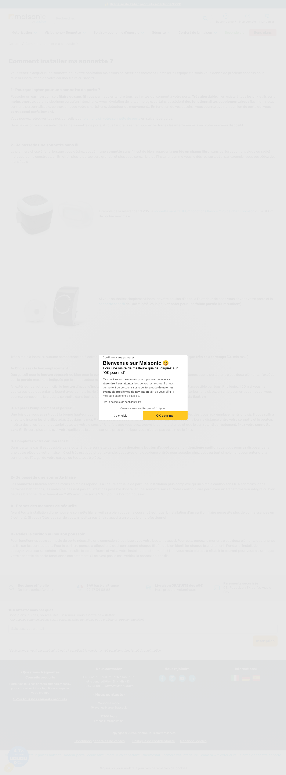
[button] (9, 768)
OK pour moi (165, 415)
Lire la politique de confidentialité (122, 402)
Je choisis (120, 415)
